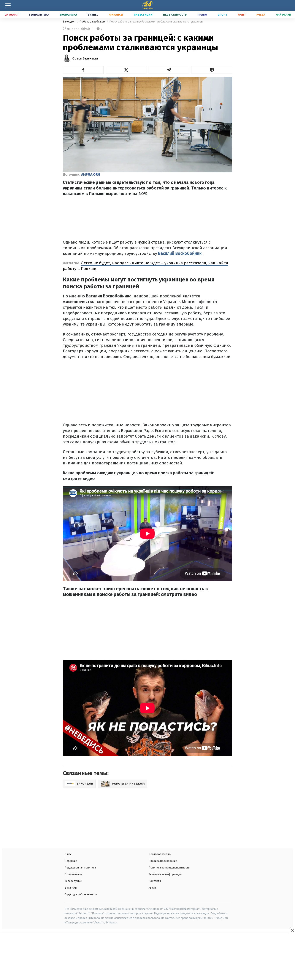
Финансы (116, 14)
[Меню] (8, 5)
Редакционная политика (80, 867)
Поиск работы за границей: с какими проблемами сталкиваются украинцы (156, 21)
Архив (152, 887)
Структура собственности (81, 894)
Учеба (260, 14)
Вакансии (71, 887)
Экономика (68, 14)
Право (202, 14)
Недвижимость (175, 14)
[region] (147, 944)
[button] (83, 70)
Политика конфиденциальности (169, 867)
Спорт (222, 14)
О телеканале (73, 874)
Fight (242, 14)
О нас (68, 854)
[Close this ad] (292, 930)
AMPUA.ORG (90, 174)
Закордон (69, 21)
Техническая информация (165, 874)
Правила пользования (163, 860)
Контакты (155, 881)
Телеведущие (73, 881)
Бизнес (93, 14)
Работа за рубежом (93, 21)
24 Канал (11, 14)
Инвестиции (143, 14)
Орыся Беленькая (85, 58)
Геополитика (39, 14)
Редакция (71, 860)
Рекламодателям (160, 854)
